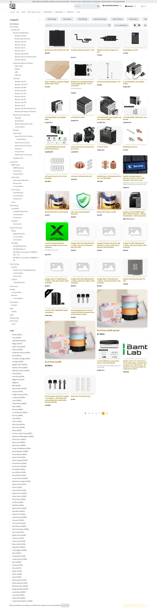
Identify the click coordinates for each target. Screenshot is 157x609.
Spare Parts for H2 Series (24, 136)
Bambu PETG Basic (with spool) (56, 212)
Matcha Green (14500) (20, 586)
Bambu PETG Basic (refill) (106, 212)
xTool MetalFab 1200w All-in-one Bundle (135, 118)
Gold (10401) (16, 355)
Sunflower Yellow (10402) (21, 352)
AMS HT (17, 69)
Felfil (11, 315)
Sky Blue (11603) (18, 505)
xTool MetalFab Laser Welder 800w (55, 118)
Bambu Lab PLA (20, 81)
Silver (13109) (17, 574)
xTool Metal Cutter (78, 117)
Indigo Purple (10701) (20, 394)
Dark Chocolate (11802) (20, 529)
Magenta (15, 382)
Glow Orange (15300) (19, 460)
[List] (139, 25)
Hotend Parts (21, 139)
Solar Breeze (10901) (19, 454)
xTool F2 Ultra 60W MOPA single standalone (56, 311)
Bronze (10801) (17, 415)
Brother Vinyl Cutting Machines (24, 270)
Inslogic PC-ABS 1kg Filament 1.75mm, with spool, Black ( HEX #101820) (135, 245)
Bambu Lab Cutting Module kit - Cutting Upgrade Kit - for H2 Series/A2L (82, 84)
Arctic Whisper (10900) (20, 451)
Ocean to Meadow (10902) (21, 448)
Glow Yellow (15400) (19, 463)
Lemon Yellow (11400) (20, 478)
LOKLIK (14, 279)
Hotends (18, 118)
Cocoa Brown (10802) (20, 412)
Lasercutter (14, 162)
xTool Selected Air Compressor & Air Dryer (82, 148)
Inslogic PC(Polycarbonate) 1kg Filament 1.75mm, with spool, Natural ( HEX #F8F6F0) (108, 245)
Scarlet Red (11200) (19, 490)
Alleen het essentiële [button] (129, 605)
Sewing (12, 289)
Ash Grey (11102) (18, 532)
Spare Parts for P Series (23, 146)
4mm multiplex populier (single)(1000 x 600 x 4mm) (57, 83)
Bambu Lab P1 (20, 48)
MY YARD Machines (19, 246)
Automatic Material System (23, 63)
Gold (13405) (16, 577)
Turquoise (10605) (18, 397)
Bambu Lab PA (20, 96)
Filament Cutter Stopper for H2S (107, 51)
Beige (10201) (17, 344)
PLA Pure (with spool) (108, 330)
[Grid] (135, 25)
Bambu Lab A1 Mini (22, 54)
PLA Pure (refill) (53, 361)
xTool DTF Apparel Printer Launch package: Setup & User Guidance (56, 245)
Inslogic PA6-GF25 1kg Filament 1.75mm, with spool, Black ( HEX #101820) (83, 281)
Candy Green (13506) (19, 559)
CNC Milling (14, 205)
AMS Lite (18, 75)
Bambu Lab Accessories (21, 115)
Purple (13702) (17, 565)
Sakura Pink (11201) (19, 484)
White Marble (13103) (19, 583)
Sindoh (14, 311)
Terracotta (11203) (19, 523)
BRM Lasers (15, 165)
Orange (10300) (17, 361)
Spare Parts (17, 133)
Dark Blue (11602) (18, 511)
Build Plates (19, 121)
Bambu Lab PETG (21, 84)
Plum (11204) (17, 487)
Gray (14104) (16, 338)
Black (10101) (17, 430)
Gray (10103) (16, 418)
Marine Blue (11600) (19, 508)
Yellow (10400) (17, 349)
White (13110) (17, 571)
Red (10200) (16, 385)
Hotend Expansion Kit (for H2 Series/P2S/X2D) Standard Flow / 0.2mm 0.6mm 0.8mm (83, 312)
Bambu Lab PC (20, 105)
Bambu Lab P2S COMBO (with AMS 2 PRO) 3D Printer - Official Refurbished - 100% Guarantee (134, 214)
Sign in (143, 6)
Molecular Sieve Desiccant (80, 396)
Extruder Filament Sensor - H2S (82, 50)
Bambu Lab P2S (20, 42)
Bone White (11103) (19, 475)
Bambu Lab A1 (20, 51)
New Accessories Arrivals (24, 124)
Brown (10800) (17, 409)
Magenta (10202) (18, 379)
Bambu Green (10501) (20, 367)
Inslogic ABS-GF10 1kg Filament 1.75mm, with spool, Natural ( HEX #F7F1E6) (82, 245)
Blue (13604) (16, 562)
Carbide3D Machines (20, 211)
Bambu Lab (15, 30)
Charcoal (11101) (18, 538)
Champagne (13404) (19, 550)
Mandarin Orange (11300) (21, 481)
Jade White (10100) (19, 341)
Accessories (17, 171)
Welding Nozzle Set (130, 147)
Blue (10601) (16, 406)
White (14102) (17, 335)
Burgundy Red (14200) (20, 589)
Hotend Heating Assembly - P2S (108, 82)
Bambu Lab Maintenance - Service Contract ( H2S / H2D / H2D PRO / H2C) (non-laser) (134, 178)
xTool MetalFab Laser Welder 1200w (133, 83)
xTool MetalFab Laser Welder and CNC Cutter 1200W (109, 118)
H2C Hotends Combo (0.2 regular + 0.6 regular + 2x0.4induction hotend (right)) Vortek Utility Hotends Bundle (57, 399)
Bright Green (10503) (19, 364)
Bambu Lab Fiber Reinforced (25, 108)
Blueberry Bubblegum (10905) (23, 436)
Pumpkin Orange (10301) (21, 358)
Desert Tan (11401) (19, 514)
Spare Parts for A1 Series (23, 155)
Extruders (18, 149)
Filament (16, 78)
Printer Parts (19, 152)
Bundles (16, 130)
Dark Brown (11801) (19, 526)
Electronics (14, 286)
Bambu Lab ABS (20, 87)
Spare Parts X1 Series (22, 143)
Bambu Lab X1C (20, 45)
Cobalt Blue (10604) (19, 403)
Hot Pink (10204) (18, 376)
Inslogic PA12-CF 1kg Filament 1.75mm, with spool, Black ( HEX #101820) (56, 281)
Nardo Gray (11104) (19, 535)
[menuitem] (13, 12)
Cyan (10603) (16, 400)
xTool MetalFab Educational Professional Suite (55, 148)
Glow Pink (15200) (18, 457)
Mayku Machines (19, 234)
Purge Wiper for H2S (130, 50)
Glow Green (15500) (19, 466)
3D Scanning (14, 318)
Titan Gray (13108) (18, 541)
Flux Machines (18, 193)
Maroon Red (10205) (19, 388)
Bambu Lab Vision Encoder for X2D (134, 280)
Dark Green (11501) (19, 499)
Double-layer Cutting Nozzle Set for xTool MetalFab (109, 177)
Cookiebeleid (65, 605)
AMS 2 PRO (19, 66)
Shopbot (14, 221)
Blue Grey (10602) (18, 424)
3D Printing (14, 27)
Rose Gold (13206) (18, 544)
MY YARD (14, 243)
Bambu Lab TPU (21, 93)
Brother (14, 267)
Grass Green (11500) (19, 496)
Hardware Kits (18, 158)
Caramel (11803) (18, 520)
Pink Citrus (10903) (19, 439)
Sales (12, 308)
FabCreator (15, 177)
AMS (16, 72)
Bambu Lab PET (20, 99)
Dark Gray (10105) (18, 427)
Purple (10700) (17, 391)
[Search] (98, 6)
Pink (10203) (16, 373)
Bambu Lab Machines (21, 33)
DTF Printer (14, 321)
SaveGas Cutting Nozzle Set (81, 176)
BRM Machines (18, 168)
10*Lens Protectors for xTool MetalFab (56, 177)
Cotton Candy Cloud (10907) (22, 433)
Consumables (20, 127)
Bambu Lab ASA (20, 90)
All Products (14, 24)
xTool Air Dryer (102, 147)
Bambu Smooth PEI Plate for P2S (57, 50)
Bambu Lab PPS (20, 102)
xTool (13, 202)
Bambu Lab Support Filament (25, 111)
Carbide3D (15, 208)
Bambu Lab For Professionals (25, 57)
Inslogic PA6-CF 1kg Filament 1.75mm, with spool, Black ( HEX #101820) (109, 281)
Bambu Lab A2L (20, 60)
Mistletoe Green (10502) (21, 370)
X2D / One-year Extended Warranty (80, 213)
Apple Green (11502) (19, 493)
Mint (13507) (16, 553)
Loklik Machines (19, 282)
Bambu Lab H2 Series (22, 39)
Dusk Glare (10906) (19, 445)
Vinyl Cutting (14, 264)
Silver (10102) (17, 421)
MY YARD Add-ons (19, 249)
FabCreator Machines (20, 180)
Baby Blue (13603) (18, 547)
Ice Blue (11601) (17, 502)
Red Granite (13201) (19, 580)
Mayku (13, 231)
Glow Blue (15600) (18, 469)
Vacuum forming (16, 228)
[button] (121, 25)
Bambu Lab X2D (20, 36)
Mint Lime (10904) (18, 442)
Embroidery (14, 302)
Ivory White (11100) (19, 472)
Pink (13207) (16, 568)
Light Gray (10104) (18, 346)
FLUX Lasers (15, 190)
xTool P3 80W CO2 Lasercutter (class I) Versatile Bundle (108, 362)
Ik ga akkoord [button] (142, 605)
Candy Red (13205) (19, 556)
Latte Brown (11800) (19, 517)
